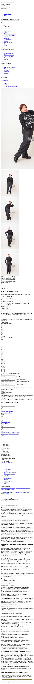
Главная (6, 83)
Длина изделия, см (21, 383)
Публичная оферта (9, 68)
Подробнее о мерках (6, 462)
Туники (6, 44)
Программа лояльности (10, 67)
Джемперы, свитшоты (10, 34)
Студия (6, 73)
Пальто (6, 41)
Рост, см (18, 376)
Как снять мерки (8, 56)
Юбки (5, 45)
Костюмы (6, 38)
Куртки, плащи (8, 39)
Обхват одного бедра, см (22, 381)
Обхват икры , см (20, 384)
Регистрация (7, 14)
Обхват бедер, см (20, 379)
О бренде (6, 71)
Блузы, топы (7, 31)
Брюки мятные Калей (6, 413)
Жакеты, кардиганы (9, 35)
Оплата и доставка (9, 53)
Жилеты (6, 36)
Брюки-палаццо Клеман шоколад (10, 434)
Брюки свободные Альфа (10, 86)
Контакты (6, 70)
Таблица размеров (9, 55)
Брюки (5, 32)
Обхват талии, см (20, 378)
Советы (6, 59)
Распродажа (5, 80)
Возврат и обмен (8, 57)
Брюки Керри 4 (5, 423)
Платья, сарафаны (8, 42)
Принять (17, 679)
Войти (5, 15)
